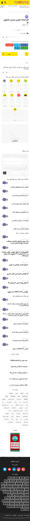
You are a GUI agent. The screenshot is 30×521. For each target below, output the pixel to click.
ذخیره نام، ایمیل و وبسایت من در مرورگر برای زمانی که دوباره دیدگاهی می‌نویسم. (15, 168)
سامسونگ (14, 408)
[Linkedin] (14, 469)
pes (23, 271)
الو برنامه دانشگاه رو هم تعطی (19, 367)
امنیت (15, 402)
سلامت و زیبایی (23, 239)
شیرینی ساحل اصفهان (18, 411)
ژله (21, 419)
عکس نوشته (25, 413)
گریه (25, 91)
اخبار (27, 14)
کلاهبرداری (12, 250)
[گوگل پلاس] (23, 469)
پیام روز (26, 419)
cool (16, 393)
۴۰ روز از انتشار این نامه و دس (20, 195)
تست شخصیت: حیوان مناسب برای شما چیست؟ (24, 6)
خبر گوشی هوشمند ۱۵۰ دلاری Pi (18, 373)
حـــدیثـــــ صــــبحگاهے (19, 405)
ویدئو (12, 416)
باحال (25, 106)
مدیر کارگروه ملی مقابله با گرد (20, 212)
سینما (26, 411)
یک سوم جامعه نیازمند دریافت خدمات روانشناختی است (17, 242)
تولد (27, 405)
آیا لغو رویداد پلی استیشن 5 (18, 282)
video (6, 396)
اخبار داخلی (19, 399)
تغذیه (25, 185)
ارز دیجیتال (21, 250)
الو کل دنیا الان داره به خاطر (21, 229)
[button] (5, 2)
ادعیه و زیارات (11, 399)
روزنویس (21, 408)
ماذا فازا (15, 120)
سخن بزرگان (6, 408)
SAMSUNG (13, 396)
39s (27, 393)
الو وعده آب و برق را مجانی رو (20, 220)
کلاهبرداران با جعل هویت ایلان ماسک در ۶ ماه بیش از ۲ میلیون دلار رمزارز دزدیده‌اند (15, 254)
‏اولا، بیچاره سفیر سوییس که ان (20, 204)
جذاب (19, 91)
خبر (12, 405)
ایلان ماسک (16, 250)
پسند (19, 106)
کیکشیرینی (10, 422)
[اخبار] (26, 16)
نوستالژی (18, 416)
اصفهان (3, 399)
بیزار (4, 91)
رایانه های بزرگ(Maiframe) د (18, 360)
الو (26, 63)
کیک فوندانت (25, 425)
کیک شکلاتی (18, 422)
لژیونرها (7, 413)
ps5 (23, 262)
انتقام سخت (8, 402)
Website (26, 399)
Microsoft (25, 396)
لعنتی (11, 91)
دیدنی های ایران (5, 405)
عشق (12, 106)
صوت (9, 411)
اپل (3, 402)
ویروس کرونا (5, 416)
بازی (25, 262)
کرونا (17, 419)
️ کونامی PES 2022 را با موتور (18, 291)
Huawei (11, 393)
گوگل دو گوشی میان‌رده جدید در (18, 385)
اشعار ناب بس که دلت (12, 6)
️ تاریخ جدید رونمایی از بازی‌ (18, 264)
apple (22, 393)
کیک (12, 419)
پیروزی (5, 106)
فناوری (25, 250)
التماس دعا (25, 402)
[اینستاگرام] (19, 469)
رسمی (26, 408)
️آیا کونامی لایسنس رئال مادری (17, 273)
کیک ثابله (26, 422)
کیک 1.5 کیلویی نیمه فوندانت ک (18, 379)
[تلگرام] (5, 469)
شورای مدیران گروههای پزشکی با (19, 187)
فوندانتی (18, 413)
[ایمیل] (9, 469)
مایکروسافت (25, 416)
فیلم (12, 413)
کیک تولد (6, 419)
